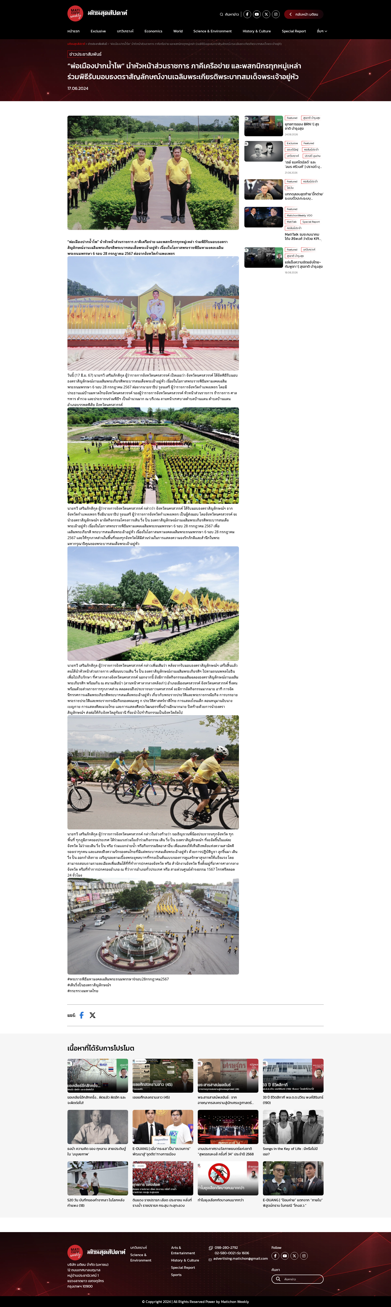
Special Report (294, 31)
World (178, 31)
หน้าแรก (73, 31)
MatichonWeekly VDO (299, 215)
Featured (292, 118)
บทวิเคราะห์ (125, 31)
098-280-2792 (226, 1247)
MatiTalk (292, 222)
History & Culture (257, 31)
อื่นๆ (320, 31)
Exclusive (98, 31)
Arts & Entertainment (183, 1250)
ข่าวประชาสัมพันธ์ (85, 54)
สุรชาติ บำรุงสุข (311, 118)
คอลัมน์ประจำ (311, 150)
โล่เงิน (290, 188)
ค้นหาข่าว (232, 14)
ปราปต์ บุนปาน (312, 156)
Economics (153, 31)
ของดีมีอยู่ (292, 150)
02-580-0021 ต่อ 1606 (232, 1253)
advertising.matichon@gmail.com (240, 1258)
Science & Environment (212, 31)
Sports (176, 1274)
